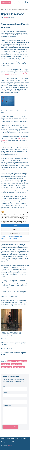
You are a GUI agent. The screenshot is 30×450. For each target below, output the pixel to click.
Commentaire (7, 405)
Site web (5, 399)
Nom (4, 386)
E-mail (5, 392)
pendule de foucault (16, 364)
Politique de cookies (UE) (7, 442)
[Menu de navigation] (27, 2)
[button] (28, 212)
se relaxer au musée (6, 367)
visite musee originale (19, 367)
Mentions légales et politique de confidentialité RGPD (13, 439)
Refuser (15, 229)
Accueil (3, 9)
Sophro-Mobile (6, 2)
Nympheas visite (5, 364)
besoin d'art (11, 361)
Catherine (5, 17)
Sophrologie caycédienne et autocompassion (17, 9)
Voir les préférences (15, 233)
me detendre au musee (21, 361)
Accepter (15, 225)
